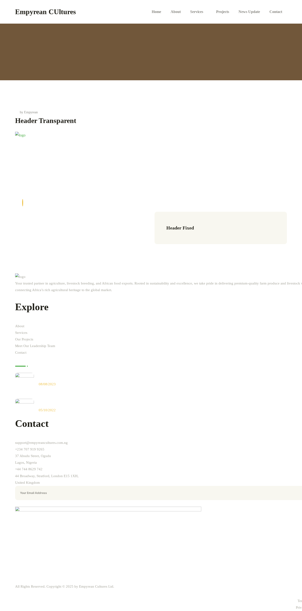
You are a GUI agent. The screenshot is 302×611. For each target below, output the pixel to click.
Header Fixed (180, 227)
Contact (20, 352)
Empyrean (31, 112)
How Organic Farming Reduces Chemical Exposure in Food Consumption (98, 377)
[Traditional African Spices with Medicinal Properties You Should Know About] (24, 408)
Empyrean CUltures (45, 12)
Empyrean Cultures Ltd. (96, 586)
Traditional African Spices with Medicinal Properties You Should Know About (101, 403)
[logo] (20, 135)
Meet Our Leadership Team (35, 346)
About (19, 326)
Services (21, 333)
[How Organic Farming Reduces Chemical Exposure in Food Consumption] (24, 382)
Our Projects (24, 339)
